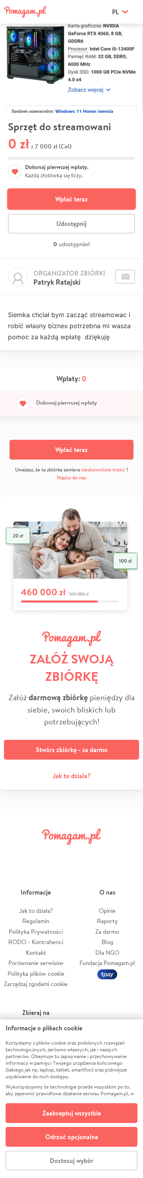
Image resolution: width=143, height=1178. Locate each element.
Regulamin (35, 921)
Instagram (60, 854)
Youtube (128, 854)
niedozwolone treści (103, 469)
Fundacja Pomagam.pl (107, 963)
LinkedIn (83, 854)
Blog (107, 942)
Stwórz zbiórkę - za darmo (72, 749)
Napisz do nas (71, 477)
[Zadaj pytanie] (125, 277)
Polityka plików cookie (36, 973)
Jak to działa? (72, 775)
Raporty (107, 921)
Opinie (107, 910)
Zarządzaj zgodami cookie (36, 984)
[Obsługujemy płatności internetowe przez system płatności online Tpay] (107, 973)
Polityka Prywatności (36, 931)
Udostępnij (71, 223)
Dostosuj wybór (71, 1160)
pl (115, 12)
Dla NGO (107, 952)
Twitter (38, 854)
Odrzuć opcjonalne (71, 1136)
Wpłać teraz (71, 199)
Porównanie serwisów (36, 963)
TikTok (105, 854)
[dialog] (71, 1098)
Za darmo (107, 931)
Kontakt (36, 952)
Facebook (15, 854)
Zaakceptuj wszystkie (72, 1113)
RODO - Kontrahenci (35, 942)
